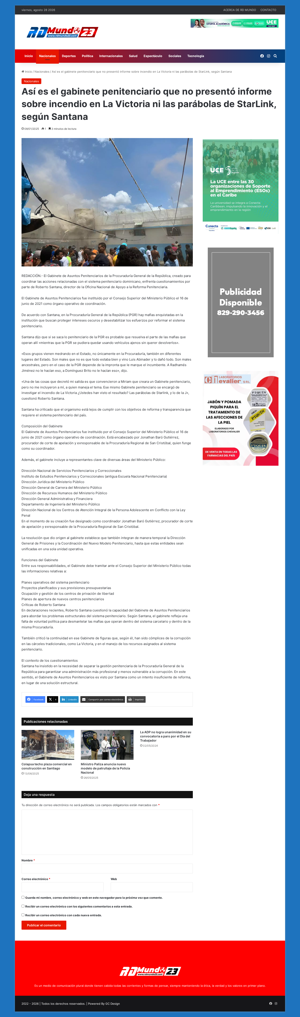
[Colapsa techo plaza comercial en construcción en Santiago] (48, 745)
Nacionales (47, 56)
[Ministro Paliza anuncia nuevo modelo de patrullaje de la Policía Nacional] (107, 745)
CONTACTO (268, 10)
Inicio (29, 56)
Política (87, 56)
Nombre (28, 860)
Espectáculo (153, 56)
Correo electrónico (36, 879)
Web (114, 879)
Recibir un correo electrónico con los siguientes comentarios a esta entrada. (79, 906)
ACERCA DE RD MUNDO (239, 10)
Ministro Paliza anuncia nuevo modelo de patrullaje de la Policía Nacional (105, 768)
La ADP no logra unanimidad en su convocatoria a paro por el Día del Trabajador (165, 736)
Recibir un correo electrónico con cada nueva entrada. (63, 915)
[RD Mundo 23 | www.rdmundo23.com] (62, 32)
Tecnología (195, 56)
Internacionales (111, 56)
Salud (133, 56)
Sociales (174, 56)
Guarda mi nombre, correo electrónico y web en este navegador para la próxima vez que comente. (94, 897)
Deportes (69, 56)
